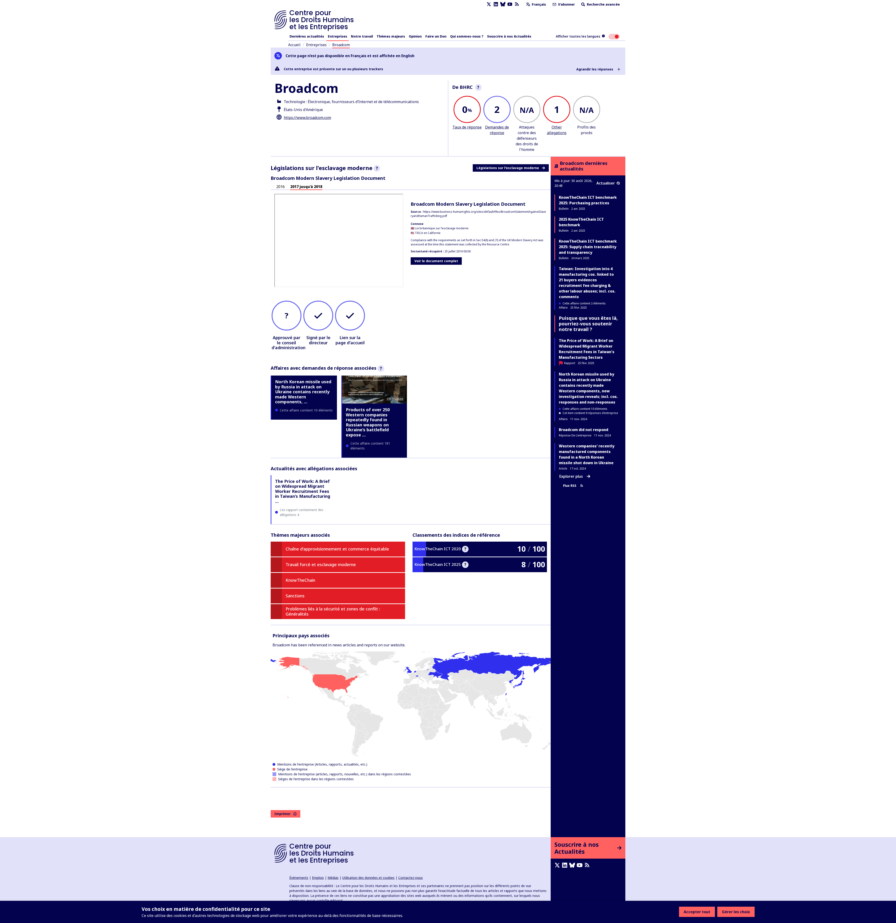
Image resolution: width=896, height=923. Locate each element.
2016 (280, 186)
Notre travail (362, 36)
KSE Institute (395, 399)
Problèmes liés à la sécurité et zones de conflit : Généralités (333, 611)
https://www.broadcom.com (307, 117)
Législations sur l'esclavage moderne (507, 168)
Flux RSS (569, 485)
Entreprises (337, 36)
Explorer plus (571, 476)
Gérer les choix (736, 911)
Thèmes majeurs (391, 36)
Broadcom (341, 44)
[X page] (489, 4)
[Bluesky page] (503, 4)
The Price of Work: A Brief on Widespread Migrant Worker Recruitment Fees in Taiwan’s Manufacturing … (302, 491)
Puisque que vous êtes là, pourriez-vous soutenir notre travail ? (588, 323)
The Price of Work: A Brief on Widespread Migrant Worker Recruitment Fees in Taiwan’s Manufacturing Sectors (586, 349)
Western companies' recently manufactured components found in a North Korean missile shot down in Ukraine (586, 454)
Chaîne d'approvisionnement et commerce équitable (337, 549)
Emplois (318, 877)
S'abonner (566, 4)
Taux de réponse (467, 127)
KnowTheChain (300, 580)
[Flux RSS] (517, 4)
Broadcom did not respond (583, 429)
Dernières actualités (307, 36)
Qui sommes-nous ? (466, 36)
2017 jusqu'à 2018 (306, 186)
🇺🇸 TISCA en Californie (426, 233)
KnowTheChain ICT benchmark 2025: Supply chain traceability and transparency (588, 247)
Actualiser (605, 183)
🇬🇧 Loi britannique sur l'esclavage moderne (440, 228)
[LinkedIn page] (496, 4)
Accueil (294, 44)
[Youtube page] (510, 4)
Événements (298, 877)
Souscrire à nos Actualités (509, 36)
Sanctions (295, 596)
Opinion (415, 36)
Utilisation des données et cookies (368, 877)
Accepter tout (697, 911)
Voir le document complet (436, 261)
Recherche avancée (603, 4)
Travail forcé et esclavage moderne (321, 564)
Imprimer (282, 814)
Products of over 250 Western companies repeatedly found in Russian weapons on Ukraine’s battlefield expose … (368, 422)
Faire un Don (435, 36)
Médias (333, 877)
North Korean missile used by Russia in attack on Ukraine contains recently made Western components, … (303, 391)
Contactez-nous (410, 877)
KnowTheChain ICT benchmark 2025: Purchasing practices (588, 200)
